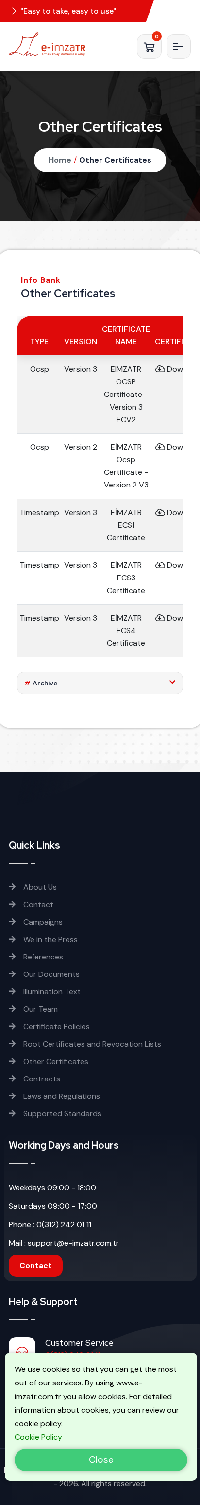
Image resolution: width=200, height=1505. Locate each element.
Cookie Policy (38, 1437)
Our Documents (50, 974)
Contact (37, 904)
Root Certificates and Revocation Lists (91, 1044)
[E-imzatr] (50, 44)
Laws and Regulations (60, 1096)
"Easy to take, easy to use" (67, 11)
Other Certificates (115, 160)
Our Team (39, 1009)
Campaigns (42, 922)
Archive (41, 683)
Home (60, 160)
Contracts (40, 1079)
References (42, 957)
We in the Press (49, 939)
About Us (39, 887)
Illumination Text (51, 992)
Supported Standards (61, 1114)
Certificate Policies (55, 1026)
